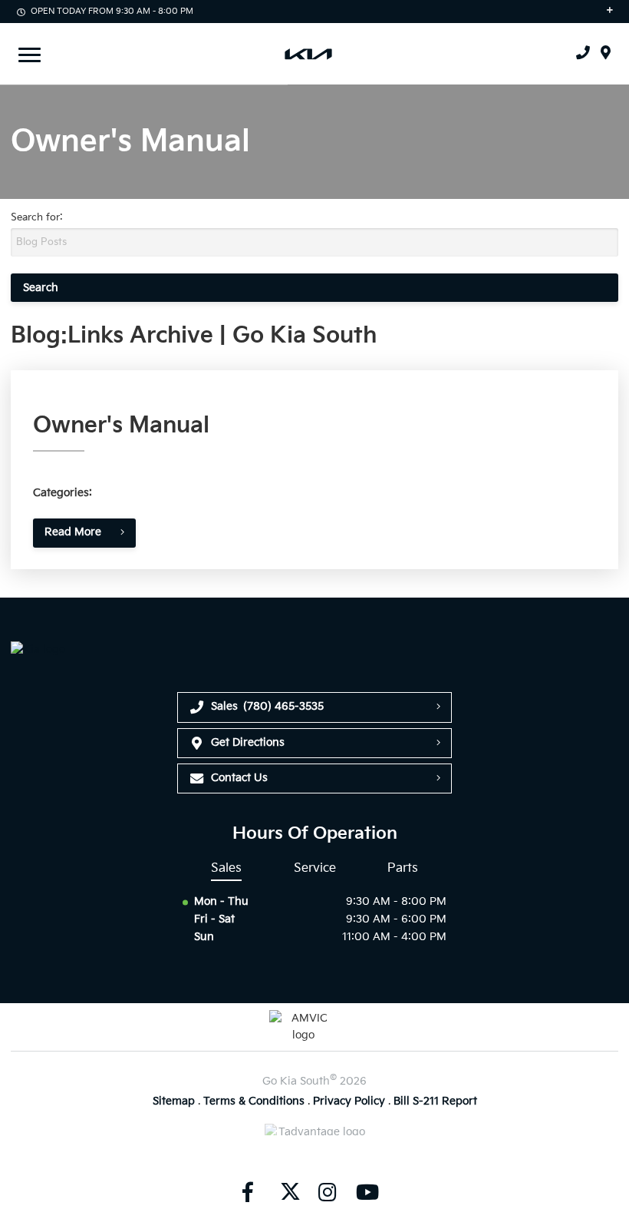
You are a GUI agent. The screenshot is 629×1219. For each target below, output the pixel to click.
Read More (72, 531)
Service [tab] (315, 868)
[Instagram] (327, 1192)
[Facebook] (248, 1192)
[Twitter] (288, 1192)
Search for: (37, 217)
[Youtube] (367, 1192)
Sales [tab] (226, 868)
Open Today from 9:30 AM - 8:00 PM (112, 11)
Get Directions (248, 742)
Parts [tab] (402, 868)
